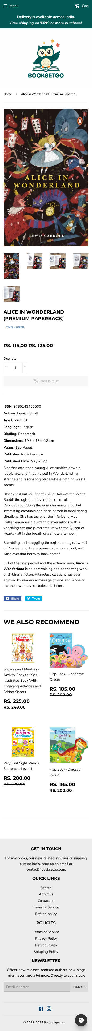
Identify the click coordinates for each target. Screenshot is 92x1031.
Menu (13, 6)
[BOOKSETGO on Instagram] (49, 1009)
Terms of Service (46, 907)
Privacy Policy (46, 938)
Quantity (10, 358)
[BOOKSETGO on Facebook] (40, 1009)
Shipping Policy (46, 951)
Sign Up (79, 987)
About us (46, 894)
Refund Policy (46, 945)
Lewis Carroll (14, 327)
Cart (84, 6)
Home (8, 94)
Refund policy (46, 914)
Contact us (46, 900)
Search (46, 887)
